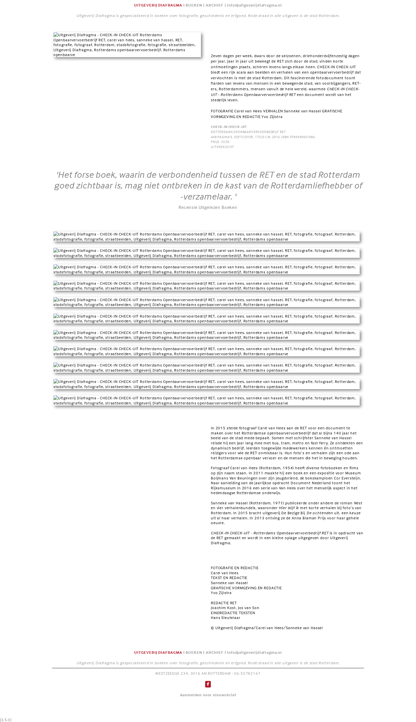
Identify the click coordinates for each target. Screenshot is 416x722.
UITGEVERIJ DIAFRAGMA (158, 5)
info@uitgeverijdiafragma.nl (254, 5)
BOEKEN (194, 5)
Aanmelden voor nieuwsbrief (208, 694)
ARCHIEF (215, 5)
